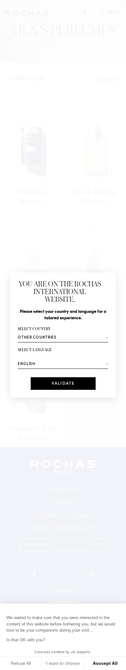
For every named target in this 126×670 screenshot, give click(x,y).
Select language (35, 350)
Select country (34, 329)
